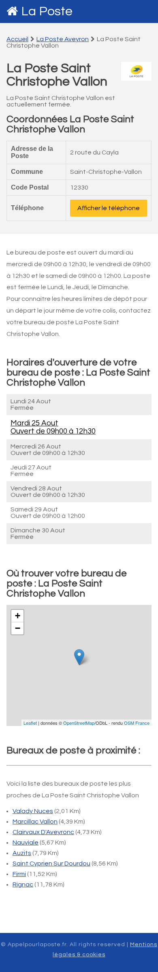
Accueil (17, 39)
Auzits (22, 853)
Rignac (23, 884)
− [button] (17, 628)
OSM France (136, 723)
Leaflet (30, 723)
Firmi (19, 874)
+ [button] (17, 616)
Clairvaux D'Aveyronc (43, 832)
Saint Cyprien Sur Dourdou (51, 863)
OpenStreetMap (78, 723)
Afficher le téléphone (108, 208)
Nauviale (25, 842)
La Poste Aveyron (62, 39)
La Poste (47, 11)
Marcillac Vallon (35, 821)
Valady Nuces (33, 811)
